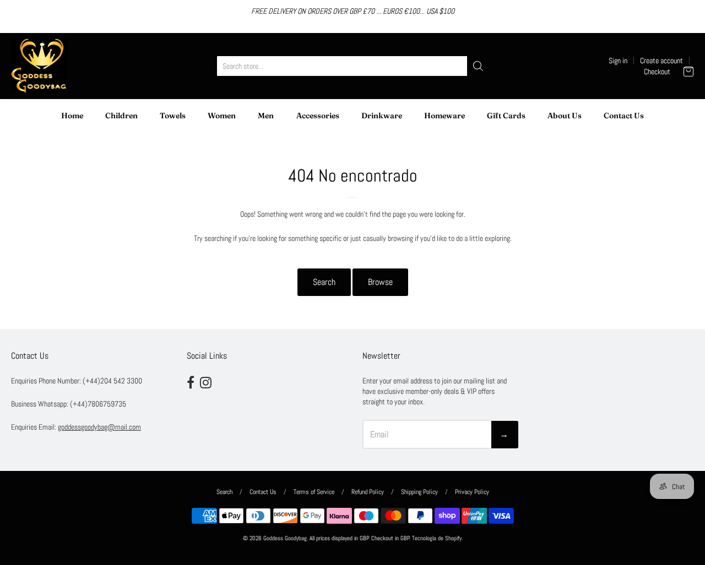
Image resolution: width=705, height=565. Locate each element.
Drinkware (381, 115)
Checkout (657, 71)
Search (324, 282)
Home (72, 115)
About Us (564, 115)
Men (266, 115)
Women (222, 115)
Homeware (444, 115)
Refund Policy (367, 491)
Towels (173, 115)
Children (121, 115)
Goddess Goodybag (285, 538)
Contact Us (624, 115)
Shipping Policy (419, 491)
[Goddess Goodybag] (38, 66)
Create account (661, 60)
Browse (380, 282)
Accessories (317, 115)
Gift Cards (506, 115)
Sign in (618, 60)
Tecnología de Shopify (437, 538)
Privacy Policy (472, 491)
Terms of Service (314, 491)
